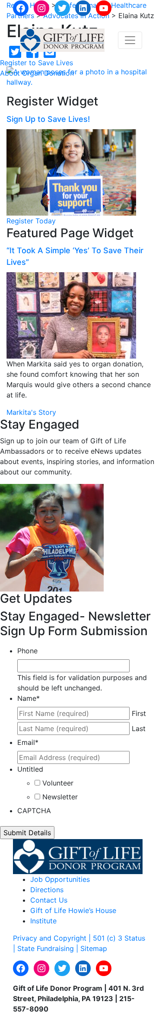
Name (28, 698)
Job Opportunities (60, 879)
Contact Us (48, 900)
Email (27, 742)
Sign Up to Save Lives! (48, 119)
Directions (47, 889)
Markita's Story (31, 412)
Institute (43, 920)
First (139, 713)
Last (139, 728)
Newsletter (60, 796)
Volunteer (57, 783)
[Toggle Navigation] (130, 40)
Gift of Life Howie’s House (73, 910)
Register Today (31, 220)
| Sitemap (91, 948)
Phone (27, 650)
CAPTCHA (34, 810)
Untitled (30, 769)
